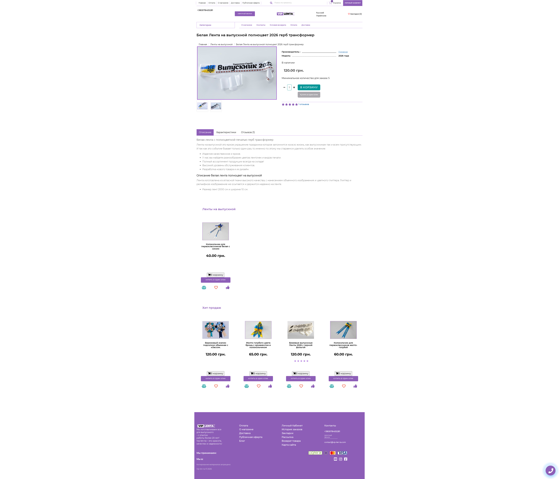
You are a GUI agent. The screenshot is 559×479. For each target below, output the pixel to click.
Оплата (211, 3)
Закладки (287, 433)
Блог (242, 441)
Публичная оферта (251, 3)
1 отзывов (304, 104)
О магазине (223, 3)
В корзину (309, 87)
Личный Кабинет (292, 425)
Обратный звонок (245, 13)
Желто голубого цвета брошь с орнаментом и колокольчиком (258, 345)
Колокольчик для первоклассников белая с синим (215, 246)
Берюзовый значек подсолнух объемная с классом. (215, 345)
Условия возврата (278, 25)
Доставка (235, 3)
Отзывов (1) (248, 132)
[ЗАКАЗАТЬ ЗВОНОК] (551, 471)
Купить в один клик (309, 94)
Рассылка (287, 437)
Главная (202, 3)
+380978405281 (205, 10)
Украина (343, 52)
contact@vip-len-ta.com (335, 442)
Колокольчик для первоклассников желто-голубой (343, 345)
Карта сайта (289, 444)
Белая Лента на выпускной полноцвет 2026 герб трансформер (270, 44)
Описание (205, 132)
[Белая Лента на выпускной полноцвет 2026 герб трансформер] (237, 73)
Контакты (260, 25)
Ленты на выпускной (221, 44)
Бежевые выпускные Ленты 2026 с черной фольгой (301, 345)
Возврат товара (291, 441)
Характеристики (226, 132)
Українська (321, 16)
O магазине (246, 25)
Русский (320, 13)
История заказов (292, 429)
